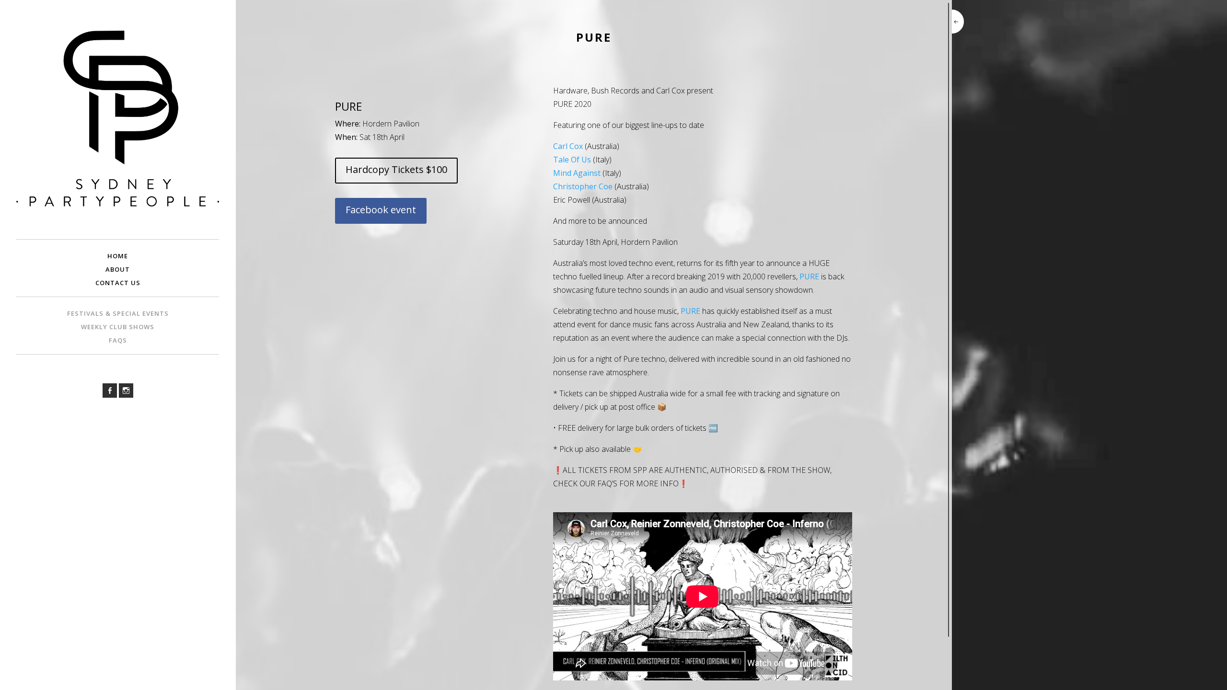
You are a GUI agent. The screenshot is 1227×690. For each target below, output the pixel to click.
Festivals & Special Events (118, 313)
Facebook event (381, 209)
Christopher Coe (583, 186)
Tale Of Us (572, 159)
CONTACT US (117, 282)
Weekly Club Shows (117, 326)
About (117, 269)
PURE (809, 276)
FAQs (118, 340)
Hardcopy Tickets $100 (396, 169)
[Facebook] (110, 390)
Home (117, 256)
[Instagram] (126, 390)
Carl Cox (568, 146)
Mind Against (577, 173)
